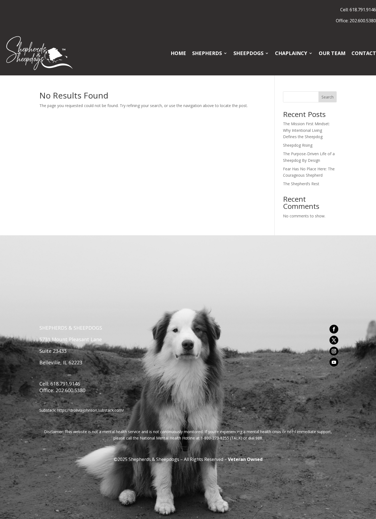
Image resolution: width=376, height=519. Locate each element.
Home (178, 53)
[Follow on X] (333, 340)
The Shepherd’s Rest (301, 183)
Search (327, 97)
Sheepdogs (248, 53)
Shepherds (207, 53)
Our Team (332, 53)
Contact (364, 53)
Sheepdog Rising (297, 145)
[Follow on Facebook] (333, 329)
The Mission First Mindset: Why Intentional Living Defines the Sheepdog (306, 130)
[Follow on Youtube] (333, 362)
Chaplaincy (291, 53)
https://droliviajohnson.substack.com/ (90, 410)
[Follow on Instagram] (333, 351)
